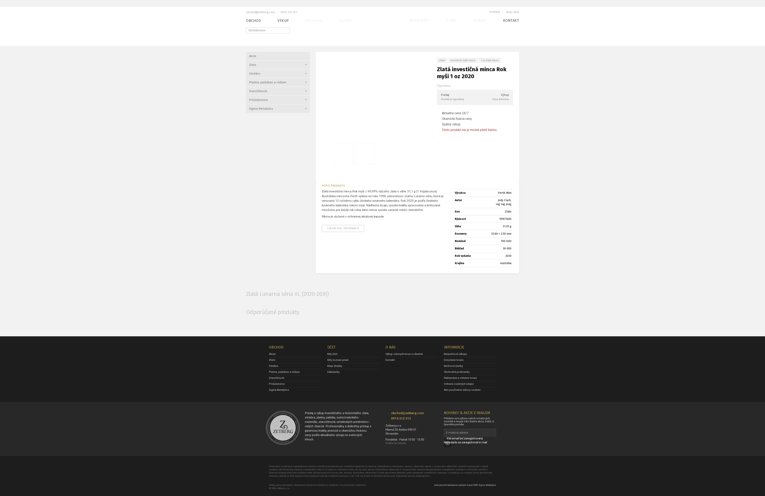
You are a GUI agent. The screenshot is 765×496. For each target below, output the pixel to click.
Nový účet (512, 12)
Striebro (254, 73)
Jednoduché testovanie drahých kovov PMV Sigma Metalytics (465, 485)
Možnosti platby (453, 365)
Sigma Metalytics (261, 108)
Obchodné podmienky (457, 371)
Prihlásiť (494, 12)
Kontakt (511, 20)
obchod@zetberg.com (260, 12)
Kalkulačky (333, 371)
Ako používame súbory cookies (462, 389)
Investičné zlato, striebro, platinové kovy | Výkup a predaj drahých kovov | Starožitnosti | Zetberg (381, 22)
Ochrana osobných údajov (459, 383)
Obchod (253, 21)
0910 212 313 (289, 12)
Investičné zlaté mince (463, 60)
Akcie (252, 56)
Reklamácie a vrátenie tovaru (460, 377)
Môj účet (332, 353)
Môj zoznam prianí (338, 359)
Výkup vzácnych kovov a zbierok (404, 353)
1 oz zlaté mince (490, 60)
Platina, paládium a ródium (267, 82)
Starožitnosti (258, 91)
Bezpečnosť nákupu (455, 353)
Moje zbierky (334, 365)
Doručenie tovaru (454, 359)
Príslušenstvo (258, 100)
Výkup (283, 21)
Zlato (252, 65)
